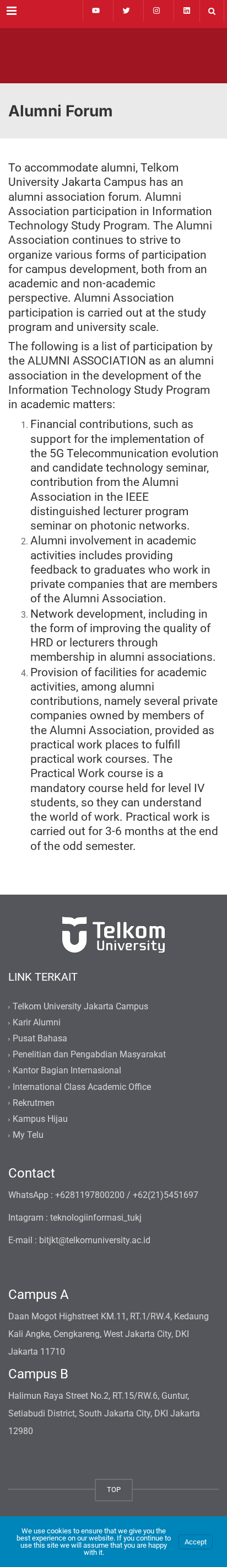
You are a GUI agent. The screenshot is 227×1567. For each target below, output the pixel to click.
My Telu (28, 1135)
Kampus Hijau (40, 1119)
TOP (114, 1489)
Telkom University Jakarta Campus (80, 1006)
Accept (196, 1542)
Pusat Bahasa (40, 1038)
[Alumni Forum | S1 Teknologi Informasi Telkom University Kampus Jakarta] (113, 55)
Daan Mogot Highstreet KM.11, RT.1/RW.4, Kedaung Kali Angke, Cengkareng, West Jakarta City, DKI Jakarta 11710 (108, 1334)
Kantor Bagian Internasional (67, 1071)
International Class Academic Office (82, 1087)
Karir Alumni (37, 1022)
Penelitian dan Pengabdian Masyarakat (89, 1055)
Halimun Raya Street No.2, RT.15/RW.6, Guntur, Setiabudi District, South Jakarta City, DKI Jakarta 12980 (104, 1413)
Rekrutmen (34, 1103)
